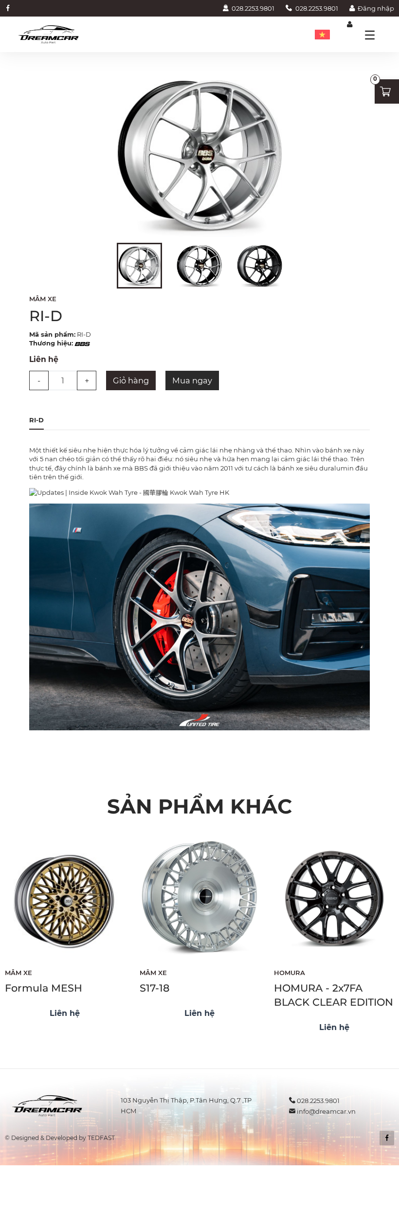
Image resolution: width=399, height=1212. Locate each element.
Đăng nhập (376, 8)
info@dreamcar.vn (326, 1111)
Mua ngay (192, 380)
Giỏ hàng (131, 380)
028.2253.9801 (253, 8)
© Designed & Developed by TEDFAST (60, 1137)
